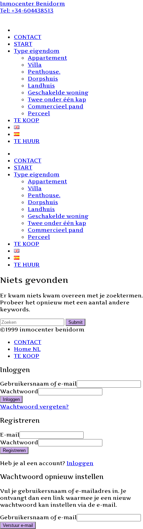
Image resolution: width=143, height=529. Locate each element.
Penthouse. (44, 71)
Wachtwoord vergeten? (34, 406)
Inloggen (80, 463)
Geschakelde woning (58, 92)
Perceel (39, 113)
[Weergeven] (104, 391)
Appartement (47, 57)
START (23, 43)
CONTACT (27, 36)
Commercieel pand (55, 106)
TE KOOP (26, 120)
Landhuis (41, 85)
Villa (35, 64)
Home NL (27, 348)
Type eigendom (36, 50)
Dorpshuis (43, 78)
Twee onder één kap (57, 99)
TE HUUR (27, 140)
